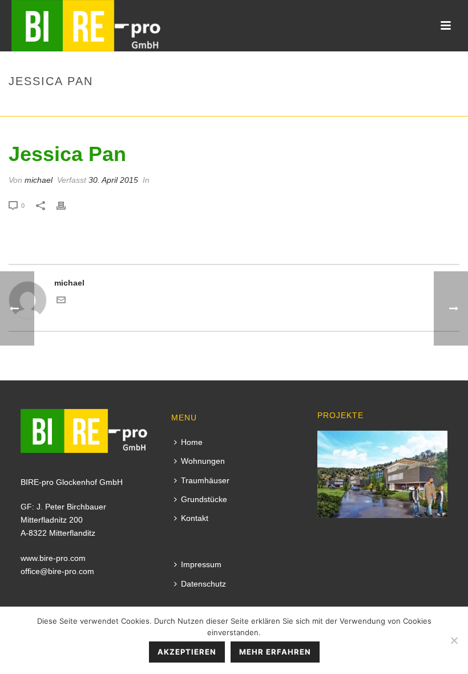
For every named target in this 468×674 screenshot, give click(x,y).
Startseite (376, 105)
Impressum (201, 564)
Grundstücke (204, 499)
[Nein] (453, 640)
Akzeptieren (187, 651)
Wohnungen (203, 461)
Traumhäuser (205, 480)
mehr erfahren (275, 651)
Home (192, 442)
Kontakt (194, 518)
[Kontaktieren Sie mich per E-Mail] (61, 301)
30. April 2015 (113, 179)
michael (39, 179)
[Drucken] (67, 205)
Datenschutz (203, 583)
